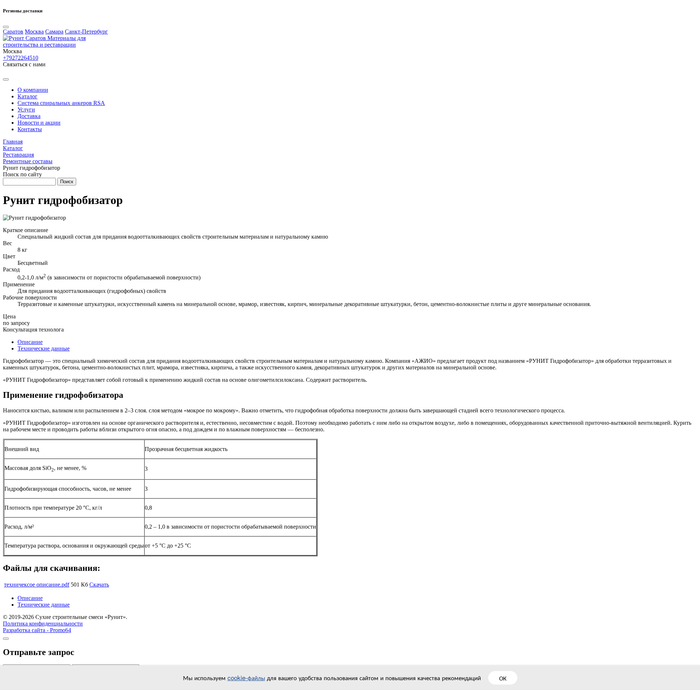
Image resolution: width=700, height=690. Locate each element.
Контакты (30, 129)
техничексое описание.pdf (36, 584)
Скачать (99, 584)
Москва (34, 31)
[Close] (6, 27)
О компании (33, 90)
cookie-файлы (246, 677)
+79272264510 (20, 58)
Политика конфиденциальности (43, 623)
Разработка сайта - (37, 630)
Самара (54, 31)
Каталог (28, 96)
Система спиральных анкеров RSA (61, 103)
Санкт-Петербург (86, 31)
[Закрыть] (6, 639)
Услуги (26, 109)
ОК (502, 677)
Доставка (29, 116)
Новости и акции (39, 122)
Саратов (13, 31)
